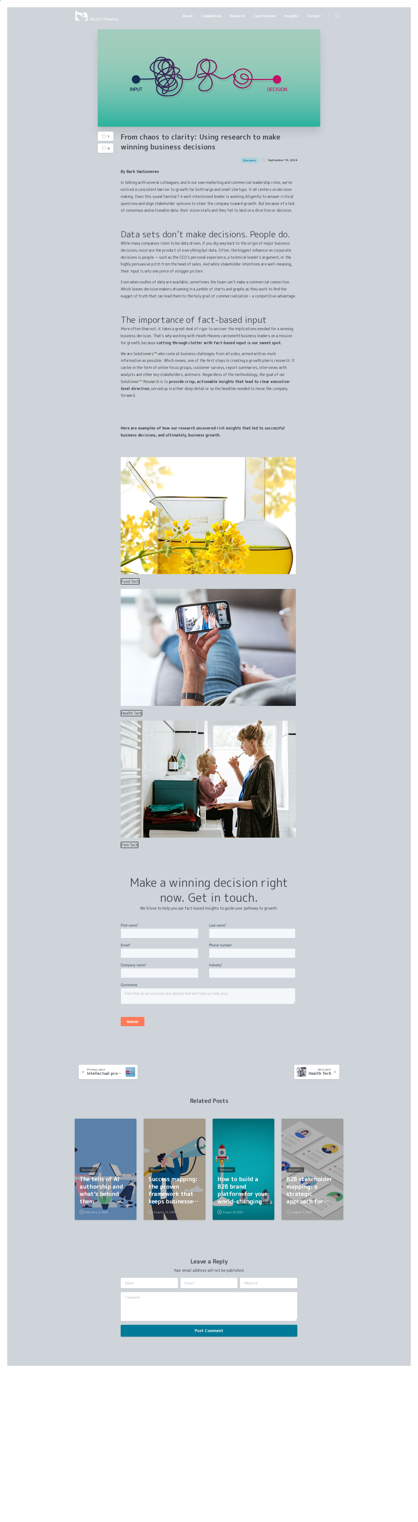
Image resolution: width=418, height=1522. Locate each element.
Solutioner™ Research (140, 381)
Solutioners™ (145, 353)
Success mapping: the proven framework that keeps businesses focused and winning (173, 1190)
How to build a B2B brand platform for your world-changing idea (242, 1190)
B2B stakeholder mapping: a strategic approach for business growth (309, 1190)
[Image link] (93, 1434)
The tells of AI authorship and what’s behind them (101, 1190)
